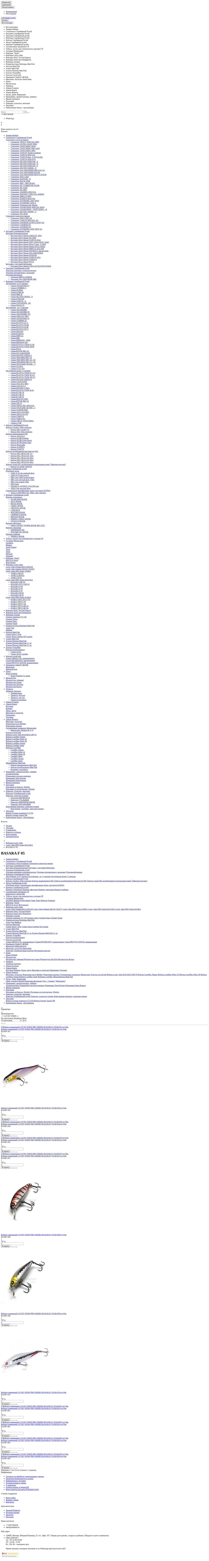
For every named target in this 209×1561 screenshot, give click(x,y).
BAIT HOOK (16, 501)
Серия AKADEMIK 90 (20, 312)
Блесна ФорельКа (18, 445)
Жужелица (10, 667)
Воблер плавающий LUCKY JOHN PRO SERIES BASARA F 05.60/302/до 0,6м (33, 1440)
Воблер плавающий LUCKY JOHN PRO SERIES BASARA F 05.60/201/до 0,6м (33, 1408)
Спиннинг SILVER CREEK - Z (23, 168)
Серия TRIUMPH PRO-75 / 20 (23, 362)
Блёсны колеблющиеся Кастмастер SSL (22, 451)
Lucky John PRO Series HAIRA (18, 597)
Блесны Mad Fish (13, 632)
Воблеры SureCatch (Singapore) (18, 613)
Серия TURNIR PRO (19, 410)
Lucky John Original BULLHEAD (19, 567)
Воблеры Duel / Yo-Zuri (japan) (18, 610)
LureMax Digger (17, 750)
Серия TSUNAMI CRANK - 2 (23, 408)
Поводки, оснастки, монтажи (18, 791)
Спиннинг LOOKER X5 (21, 225)
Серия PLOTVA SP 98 (20, 325)
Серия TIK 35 (16, 403)
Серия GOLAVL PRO (19, 384)
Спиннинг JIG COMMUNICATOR (25, 186)
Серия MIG (15, 338)
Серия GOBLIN (17, 292)
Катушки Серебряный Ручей (18, 231)
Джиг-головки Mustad (15, 981)
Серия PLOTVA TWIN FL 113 (23, 373)
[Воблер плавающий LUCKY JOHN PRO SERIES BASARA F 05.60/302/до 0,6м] (34, 1438)
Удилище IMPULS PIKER (21, 277)
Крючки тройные (13, 534)
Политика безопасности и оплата (19, 1479)
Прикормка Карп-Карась (16, 780)
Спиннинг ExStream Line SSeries (24, 205)
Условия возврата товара (16, 1483)
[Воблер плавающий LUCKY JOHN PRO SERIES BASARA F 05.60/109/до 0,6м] (25, 1311)
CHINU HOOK (17, 506)
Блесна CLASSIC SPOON (21, 467)
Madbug (9, 630)
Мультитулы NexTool (14, 685)
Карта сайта (11, 1498)
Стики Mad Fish (12, 639)
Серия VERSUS (17, 416)
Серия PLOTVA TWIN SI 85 (22, 390)
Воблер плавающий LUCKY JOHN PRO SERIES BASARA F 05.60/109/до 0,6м (33, 1314)
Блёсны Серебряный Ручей (17, 425)
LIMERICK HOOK (18, 515)
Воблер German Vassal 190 (16, 815)
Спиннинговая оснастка (24, 951)
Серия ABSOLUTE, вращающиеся (20, 658)
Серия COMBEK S (18, 288)
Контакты (10, 1502)
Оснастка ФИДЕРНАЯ (20, 798)
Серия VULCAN (18, 369)
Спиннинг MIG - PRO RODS (23, 183)
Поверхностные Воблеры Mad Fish (20, 626)
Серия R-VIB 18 (17, 393)
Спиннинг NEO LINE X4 (21, 218)
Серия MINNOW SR (19, 342)
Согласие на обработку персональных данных (25, 1476)
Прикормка (10, 715)
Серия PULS (16, 349)
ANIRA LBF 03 (17, 573)
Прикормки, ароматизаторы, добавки (21, 772)
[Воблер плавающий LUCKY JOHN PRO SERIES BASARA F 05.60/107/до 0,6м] (34, 1154)
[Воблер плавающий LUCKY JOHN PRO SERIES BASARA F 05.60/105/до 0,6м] (34, 1138)
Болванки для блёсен (19, 770)
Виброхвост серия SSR (15, 894)
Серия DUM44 (17, 290)
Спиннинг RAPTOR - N (21, 179)
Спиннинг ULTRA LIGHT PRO (24, 144)
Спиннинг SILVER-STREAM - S (24, 166)
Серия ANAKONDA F (20, 286)
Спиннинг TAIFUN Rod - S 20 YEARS (27, 157)
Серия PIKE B (16, 294)
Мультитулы (11, 678)
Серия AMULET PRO (20, 316)
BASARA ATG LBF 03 (20, 584)
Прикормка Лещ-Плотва (16, 778)
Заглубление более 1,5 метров (18, 371)
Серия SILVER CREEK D (21, 379)
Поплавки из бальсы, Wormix (18, 787)
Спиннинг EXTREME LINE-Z (23, 203)
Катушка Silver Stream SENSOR (24, 255)
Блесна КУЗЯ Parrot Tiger (21, 443)
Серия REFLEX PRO (19, 399)
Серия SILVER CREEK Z (21, 355)
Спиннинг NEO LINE (20, 177)
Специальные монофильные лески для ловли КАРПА (28, 491)
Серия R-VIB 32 (17, 397)
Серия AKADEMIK (19, 310)
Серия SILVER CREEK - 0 (22, 297)
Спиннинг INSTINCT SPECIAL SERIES (27, 194)
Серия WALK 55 (17, 305)
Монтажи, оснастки (14, 722)
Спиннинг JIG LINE (19, 188)
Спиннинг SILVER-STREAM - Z (24, 162)
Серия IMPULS (17, 336)
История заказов (12, 1512)
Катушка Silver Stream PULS (22, 262)
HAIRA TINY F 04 (18, 604)
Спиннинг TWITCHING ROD (23, 146)
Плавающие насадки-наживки (18, 776)
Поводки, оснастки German (17, 796)
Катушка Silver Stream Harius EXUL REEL (28, 247)
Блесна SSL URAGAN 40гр (22, 462)
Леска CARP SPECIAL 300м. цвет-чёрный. (28, 493)
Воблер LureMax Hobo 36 (16, 741)
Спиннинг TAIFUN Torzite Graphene (26, 153)
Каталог (5, 20)
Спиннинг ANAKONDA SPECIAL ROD (27, 207)
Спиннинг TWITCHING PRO (23, 151)
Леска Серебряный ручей (16, 469)
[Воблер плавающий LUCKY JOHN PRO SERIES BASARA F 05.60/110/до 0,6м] (25, 1390)
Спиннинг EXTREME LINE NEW (25, 201)
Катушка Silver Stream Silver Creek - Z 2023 (28, 244)
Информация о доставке (16, 1481)
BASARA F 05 (17, 589)
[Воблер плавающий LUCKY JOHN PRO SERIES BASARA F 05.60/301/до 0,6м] (34, 1422)
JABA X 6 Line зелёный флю (22, 473)
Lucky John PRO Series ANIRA (18, 571)
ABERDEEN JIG (18, 530)
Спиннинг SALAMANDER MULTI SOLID (28, 175)
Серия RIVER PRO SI (20, 401)
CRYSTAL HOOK (18, 508)
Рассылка (10, 1517)
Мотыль (9, 554)
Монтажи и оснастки (14, 713)
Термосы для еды (18, 698)
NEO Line (15, 484)
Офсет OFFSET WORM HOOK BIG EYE (28, 525)
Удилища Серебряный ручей (17, 268)
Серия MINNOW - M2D (20, 340)
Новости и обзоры (13, 832)
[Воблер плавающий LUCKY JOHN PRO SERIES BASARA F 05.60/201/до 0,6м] (34, 1406)
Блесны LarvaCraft (13, 656)
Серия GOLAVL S (18, 386)
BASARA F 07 (17, 591)
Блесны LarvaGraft (13, 732)
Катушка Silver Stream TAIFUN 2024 (26, 240)
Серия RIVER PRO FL (20, 351)
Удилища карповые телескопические (21, 270)
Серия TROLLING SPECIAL (23, 406)
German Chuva (12, 619)
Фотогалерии (11, 834)
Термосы (9, 689)
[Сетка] (2, 1023)
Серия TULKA (17, 366)
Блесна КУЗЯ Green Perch (21, 440)
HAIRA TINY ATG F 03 (20, 600)
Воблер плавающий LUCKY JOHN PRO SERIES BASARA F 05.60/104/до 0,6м (33, 1124)
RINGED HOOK (17, 517)
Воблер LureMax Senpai (15, 743)
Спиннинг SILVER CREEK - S (23, 212)
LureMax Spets (16, 761)
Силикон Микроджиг (15, 541)
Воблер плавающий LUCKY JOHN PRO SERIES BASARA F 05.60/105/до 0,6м (33, 1140)
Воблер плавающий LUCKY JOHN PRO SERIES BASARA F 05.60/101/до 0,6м (33, 1029)
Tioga (8, 552)
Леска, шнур (11, 711)
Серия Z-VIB (16, 423)
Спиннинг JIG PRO (19, 190)
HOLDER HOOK (18, 512)
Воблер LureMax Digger (15, 737)
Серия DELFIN (17, 332)
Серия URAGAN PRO (20, 412)
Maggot (9, 545)
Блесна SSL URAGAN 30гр (22, 460)
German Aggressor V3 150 (16, 617)
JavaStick (9, 543)
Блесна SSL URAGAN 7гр (21, 454)
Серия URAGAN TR (19, 414)
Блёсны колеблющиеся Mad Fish (24, 767)
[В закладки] (14, 1041)
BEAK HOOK (16, 504)
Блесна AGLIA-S (18, 436)
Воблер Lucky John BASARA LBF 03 (21, 735)
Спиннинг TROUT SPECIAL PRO (25, 142)
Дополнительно (7, 1506)
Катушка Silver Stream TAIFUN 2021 (26, 257)
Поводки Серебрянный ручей (18, 793)
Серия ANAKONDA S (20, 318)
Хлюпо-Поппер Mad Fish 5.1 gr (18, 645)
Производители (12, 837)
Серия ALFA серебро (19, 654)
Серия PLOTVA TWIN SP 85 (22, 347)
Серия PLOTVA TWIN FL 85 (22, 345)
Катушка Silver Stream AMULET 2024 (26, 236)
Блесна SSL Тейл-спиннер (21, 432)
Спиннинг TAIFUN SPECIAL (23, 155)
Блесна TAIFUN (17, 449)
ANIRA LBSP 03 (17, 576)
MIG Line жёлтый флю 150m (22, 480)
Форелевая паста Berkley (16, 724)
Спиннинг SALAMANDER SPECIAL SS (28, 170)
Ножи (8, 671)
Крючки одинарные (14, 497)
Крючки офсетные (13, 523)
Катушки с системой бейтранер (19, 264)
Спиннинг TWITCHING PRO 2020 (25, 148)
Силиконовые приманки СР (17, 892)
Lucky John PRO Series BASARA (19, 580)
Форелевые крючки (14, 726)
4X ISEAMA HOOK (19, 499)
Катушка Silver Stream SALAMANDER (27, 253)
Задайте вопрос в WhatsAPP (17, 1487)
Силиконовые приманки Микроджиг (21, 728)
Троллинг (10, 811)
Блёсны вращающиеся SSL (17, 434)
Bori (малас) (11, 562)
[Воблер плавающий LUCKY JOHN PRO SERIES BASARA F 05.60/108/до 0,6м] (25, 1233)
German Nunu (11, 621)
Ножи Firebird (11, 674)
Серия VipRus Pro (18, 419)
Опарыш (9, 556)
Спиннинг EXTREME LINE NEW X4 (26, 229)
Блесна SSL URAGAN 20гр (22, 458)
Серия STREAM (17, 299)
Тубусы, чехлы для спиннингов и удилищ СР (24, 539)
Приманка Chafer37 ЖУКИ (17, 665)
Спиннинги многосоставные (18, 216)
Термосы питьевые (18, 700)
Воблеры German (13, 615)
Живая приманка (13, 783)
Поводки (9, 951)
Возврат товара (12, 1500)
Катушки (9, 706)
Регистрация (11, 14)
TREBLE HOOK (17, 536)
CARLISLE (15, 510)
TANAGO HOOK (18, 521)
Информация (6, 1472)
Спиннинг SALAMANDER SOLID (25, 172)
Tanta (8, 549)
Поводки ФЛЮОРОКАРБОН (23, 802)
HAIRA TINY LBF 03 (19, 606)
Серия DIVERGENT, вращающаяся (20, 661)
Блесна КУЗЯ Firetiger (20, 438)
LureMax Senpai (17, 759)
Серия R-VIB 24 (17, 395)
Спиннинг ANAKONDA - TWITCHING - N (29, 209)
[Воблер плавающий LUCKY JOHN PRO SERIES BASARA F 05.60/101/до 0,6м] (34, 1027)
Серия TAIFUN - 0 (18, 301)
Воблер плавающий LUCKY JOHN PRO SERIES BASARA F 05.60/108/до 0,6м (33, 1235)
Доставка (9, 828)
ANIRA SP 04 (16, 578)
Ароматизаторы (12, 774)
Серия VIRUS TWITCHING (22, 421)
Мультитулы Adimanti (15, 680)
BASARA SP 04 (17, 593)
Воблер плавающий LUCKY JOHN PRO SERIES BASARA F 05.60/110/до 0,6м (33, 1392)
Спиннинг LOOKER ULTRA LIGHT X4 (27, 223)
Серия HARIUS (17, 334)
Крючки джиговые (13, 528)
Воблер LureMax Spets (15, 746)
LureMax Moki (16, 756)
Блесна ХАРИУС (18, 447)
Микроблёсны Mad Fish (15, 763)
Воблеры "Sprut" (12, 558)
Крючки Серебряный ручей (17, 495)
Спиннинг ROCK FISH (20, 181)
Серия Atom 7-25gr (13, 634)
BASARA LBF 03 (18, 582)
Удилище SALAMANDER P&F (24, 279)
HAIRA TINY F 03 (18, 602)
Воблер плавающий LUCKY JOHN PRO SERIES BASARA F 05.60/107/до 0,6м (33, 1156)
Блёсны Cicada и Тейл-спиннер (18, 427)
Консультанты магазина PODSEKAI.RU (22, 1489)
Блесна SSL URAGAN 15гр (22, 456)
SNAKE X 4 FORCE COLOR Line (25, 486)
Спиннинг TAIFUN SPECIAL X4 (24, 220)
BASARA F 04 (17, 586)
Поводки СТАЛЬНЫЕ (20, 800)
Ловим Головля (12, 702)
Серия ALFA (16, 652)
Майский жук (11, 669)
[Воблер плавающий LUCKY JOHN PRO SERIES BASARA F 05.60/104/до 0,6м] (34, 1122)
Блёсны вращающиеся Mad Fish (24, 765)
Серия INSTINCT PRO (20, 388)
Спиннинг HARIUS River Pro (23, 199)
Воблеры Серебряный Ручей (17, 281)
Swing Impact (11, 547)
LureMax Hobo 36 (18, 754)
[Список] (4, 1023)
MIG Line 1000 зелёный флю (22, 478)
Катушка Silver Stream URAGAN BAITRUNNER (31, 266)
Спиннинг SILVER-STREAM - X (24, 164)
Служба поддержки (9, 1494)
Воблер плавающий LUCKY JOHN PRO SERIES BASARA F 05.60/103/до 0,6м (33, 1108)
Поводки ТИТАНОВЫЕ (21, 804)
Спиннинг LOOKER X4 (21, 227)
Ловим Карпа (11, 704)
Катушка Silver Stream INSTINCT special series (30, 251)
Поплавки (10, 785)
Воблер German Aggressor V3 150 (19, 813)
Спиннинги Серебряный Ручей (19, 138)
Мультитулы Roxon (14, 687)
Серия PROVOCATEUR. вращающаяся (22, 663)
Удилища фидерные (14, 275)
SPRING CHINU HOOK (21, 519)
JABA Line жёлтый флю (20, 488)
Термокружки (16, 693)
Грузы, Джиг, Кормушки (16, 979)
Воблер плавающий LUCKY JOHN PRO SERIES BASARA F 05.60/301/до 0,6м (33, 1424)
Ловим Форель (12, 719)
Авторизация (11, 12)
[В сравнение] (16, 1041)
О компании (11, 830)
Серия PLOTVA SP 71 (20, 329)
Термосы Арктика (13, 691)
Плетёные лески (12, 471)
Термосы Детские (18, 695)
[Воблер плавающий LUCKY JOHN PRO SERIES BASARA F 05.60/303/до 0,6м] (34, 1454)
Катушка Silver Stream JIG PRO (23, 238)
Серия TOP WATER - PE (21, 303)
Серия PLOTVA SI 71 (19, 323)
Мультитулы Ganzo (14, 682)
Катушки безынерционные (17, 233)
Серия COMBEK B (18, 321)
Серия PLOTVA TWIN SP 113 (23, 377)
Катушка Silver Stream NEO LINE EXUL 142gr (30, 242)
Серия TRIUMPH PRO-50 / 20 (23, 360)
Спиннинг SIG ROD (19, 214)
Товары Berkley (12, 135)
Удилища (9, 717)
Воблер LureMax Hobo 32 (16, 739)
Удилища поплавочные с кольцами (20, 273)
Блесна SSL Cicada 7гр (20, 430)
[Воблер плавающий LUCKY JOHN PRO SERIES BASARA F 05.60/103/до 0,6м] (25, 1106)
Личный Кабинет (13, 1510)
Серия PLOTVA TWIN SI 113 (23, 375)
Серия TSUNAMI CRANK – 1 (23, 364)
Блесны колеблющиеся (15, 650)
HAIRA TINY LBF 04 (19, 608)
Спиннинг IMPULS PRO (21, 196)
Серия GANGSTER (19, 382)
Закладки (9, 1515)
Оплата (9, 826)
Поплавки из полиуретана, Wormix (20, 789)
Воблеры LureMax (13, 748)
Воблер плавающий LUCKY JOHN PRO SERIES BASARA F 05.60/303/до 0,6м (33, 1456)
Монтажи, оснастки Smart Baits (18, 948)
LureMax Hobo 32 (18, 752)
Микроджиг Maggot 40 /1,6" (22, 730)
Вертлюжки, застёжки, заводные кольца (27, 809)
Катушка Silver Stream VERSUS (24, 260)
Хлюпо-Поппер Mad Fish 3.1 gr (18, 643)
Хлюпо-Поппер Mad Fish (16, 641)
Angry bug (10, 628)
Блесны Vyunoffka (13, 647)
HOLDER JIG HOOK (19, 532)
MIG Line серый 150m (20, 482)
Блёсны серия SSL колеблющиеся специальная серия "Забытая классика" (36, 464)
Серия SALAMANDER (20, 353)
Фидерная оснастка (42, 951)
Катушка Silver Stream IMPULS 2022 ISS (27, 249)
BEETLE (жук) (12, 560)
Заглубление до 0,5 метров (17, 284)
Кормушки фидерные (33, 981)
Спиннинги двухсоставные (17, 140)
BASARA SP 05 (17, 595)
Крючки (9, 708)
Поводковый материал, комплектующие (22, 807)
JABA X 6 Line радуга (20, 475)
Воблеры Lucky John (14, 565)
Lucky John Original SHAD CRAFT (20, 569)
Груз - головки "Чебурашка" (54, 981)
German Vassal (11, 624)
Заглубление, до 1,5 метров (17, 308)
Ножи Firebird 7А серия (20, 676)
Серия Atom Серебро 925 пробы (19, 637)
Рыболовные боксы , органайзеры (20, 817)
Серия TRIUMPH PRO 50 (21, 358)
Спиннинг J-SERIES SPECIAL (23, 192)
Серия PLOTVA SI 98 (19, 327)
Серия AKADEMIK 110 (20, 314)
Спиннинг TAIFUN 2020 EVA (23, 159)
